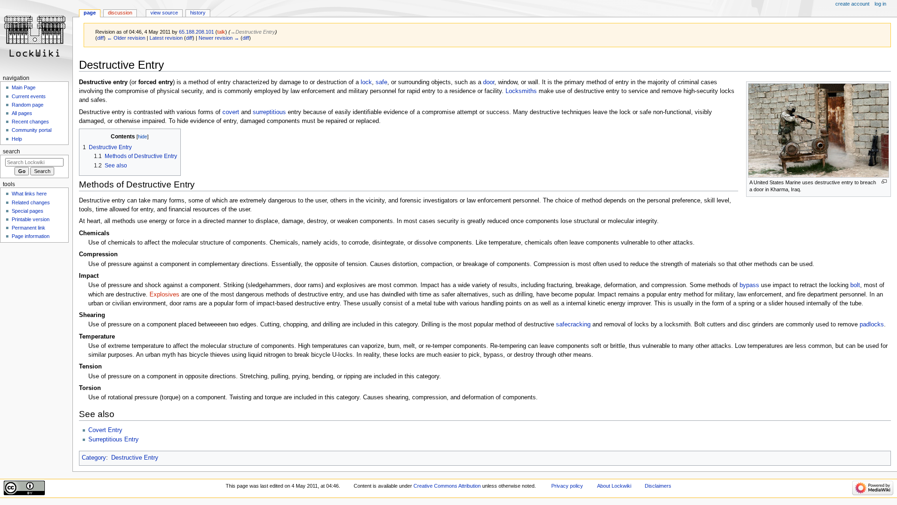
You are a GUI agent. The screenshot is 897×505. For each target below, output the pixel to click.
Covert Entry (105, 430)
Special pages (27, 211)
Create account (852, 4)
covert (230, 112)
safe (381, 82)
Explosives (164, 294)
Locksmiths (521, 91)
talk (221, 32)
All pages (22, 113)
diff (100, 38)
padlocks (872, 324)
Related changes (31, 202)
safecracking (573, 324)
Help (17, 139)
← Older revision (126, 38)
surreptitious (269, 112)
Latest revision (166, 38)
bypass (749, 285)
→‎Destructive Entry (252, 32)
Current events (29, 96)
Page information (31, 236)
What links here (29, 193)
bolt (855, 285)
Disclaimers (658, 486)
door (488, 82)
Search (11, 151)
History (198, 12)
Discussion (120, 12)
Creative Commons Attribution (447, 486)
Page (90, 12)
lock (366, 82)
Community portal (31, 130)
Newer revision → (219, 38)
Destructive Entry (134, 457)
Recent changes (30, 121)
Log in (880, 4)
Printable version (31, 219)
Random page (27, 105)
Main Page (24, 87)
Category (94, 457)
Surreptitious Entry (113, 439)
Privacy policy (567, 486)
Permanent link (28, 228)
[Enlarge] (884, 181)
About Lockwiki (614, 486)
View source (164, 12)
